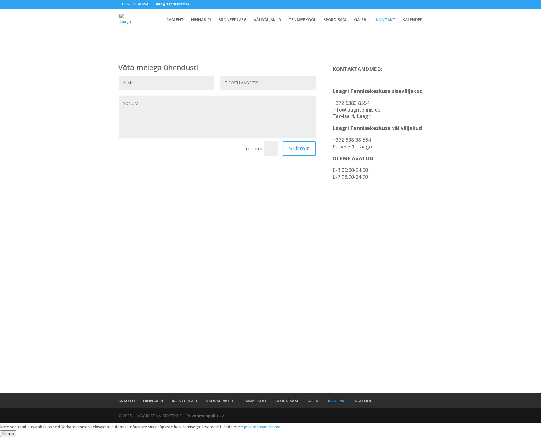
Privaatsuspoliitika (205, 415)
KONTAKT (385, 20)
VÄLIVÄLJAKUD (267, 20)
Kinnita (8, 433)
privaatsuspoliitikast (262, 426)
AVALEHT (175, 20)
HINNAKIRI (201, 20)
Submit (299, 148)
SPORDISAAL (335, 20)
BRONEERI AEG (232, 20)
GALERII (361, 20)
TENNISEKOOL (302, 20)
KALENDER (413, 20)
